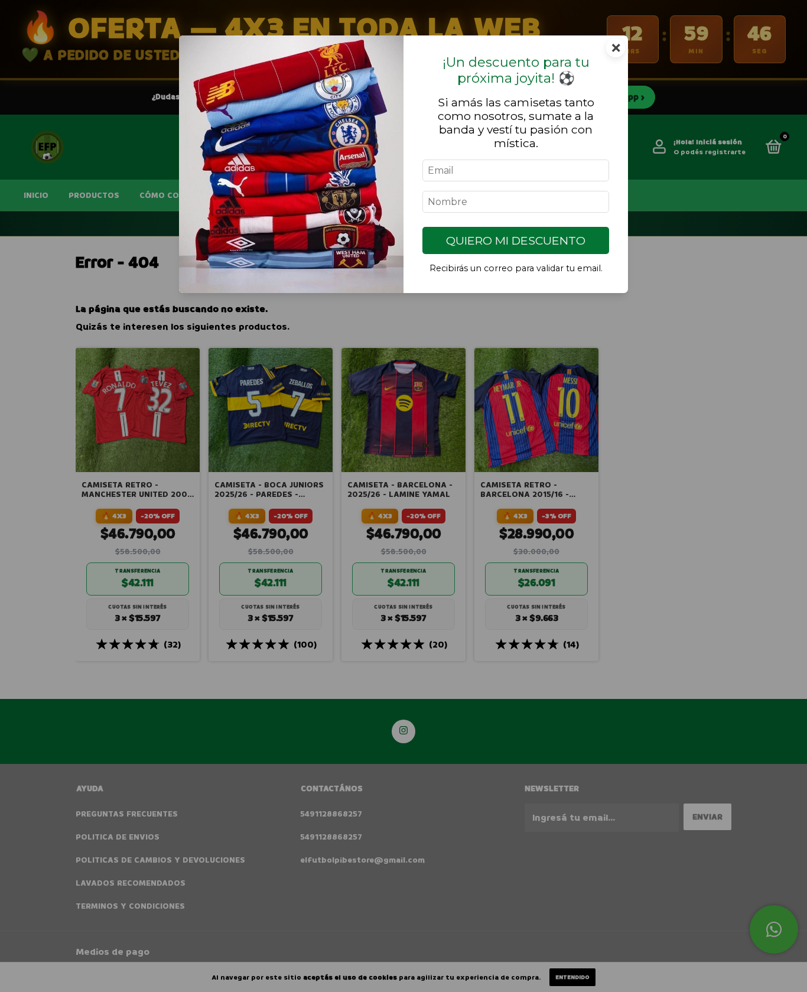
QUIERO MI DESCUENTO (515, 240)
